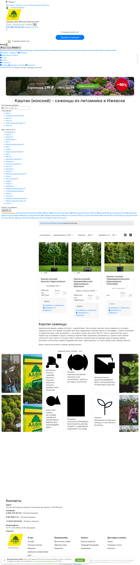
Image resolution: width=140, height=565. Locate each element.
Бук (8, 142)
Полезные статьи (115, 545)
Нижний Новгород (62, 50)
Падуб (9, 181)
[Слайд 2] (68, 94)
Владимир (4, 50)
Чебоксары (103, 50)
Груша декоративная (15, 152)
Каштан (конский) (14, 164)
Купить (47, 301)
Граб (8, 149)
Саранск (83, 50)
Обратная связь (60, 545)
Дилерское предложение (38, 552)
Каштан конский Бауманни (82, 280)
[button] (16, 8)
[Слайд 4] (71, 94)
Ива (8, 118)
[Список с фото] (130, 235)
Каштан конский (49, 279)
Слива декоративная (15, 116)
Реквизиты (58, 548)
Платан (9, 184)
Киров (44, 50)
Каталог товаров (9, 53)
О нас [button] (38, 72)
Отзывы (31, 541)
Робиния (10, 186)
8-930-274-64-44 (7, 67)
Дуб (8, 113)
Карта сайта (77, 564)
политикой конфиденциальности (44, 561)
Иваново (22, 50)
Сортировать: (46, 235)
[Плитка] (125, 235)
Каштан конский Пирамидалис (114, 277)
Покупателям (61, 537)
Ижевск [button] (12, 2)
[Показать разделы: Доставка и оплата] (137, 55)
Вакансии (31, 548)
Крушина (10, 169)
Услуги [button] (79, 72)
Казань (39, 50)
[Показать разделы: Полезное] (137, 62)
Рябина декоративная (15, 123)
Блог (30, 555)
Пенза (72, 50)
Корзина (23, 53)
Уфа (97, 50)
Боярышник (11, 139)
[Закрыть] (6, 44)
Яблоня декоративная (16, 201)
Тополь (9, 196)
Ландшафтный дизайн (90, 545)
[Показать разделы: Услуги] (137, 60)
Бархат (9, 134)
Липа (9, 125)
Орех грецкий (12, 179)
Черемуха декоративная (16, 198)
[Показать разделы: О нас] (137, 57)
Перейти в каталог (70, 37)
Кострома (51, 50)
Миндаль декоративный (16, 174)
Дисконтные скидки (62, 541)
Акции (5, 65)
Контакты (45, 5)
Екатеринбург (13, 50)
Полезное (6, 63)
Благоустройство (88, 541)
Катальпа (10, 161)
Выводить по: (105, 235)
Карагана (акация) (14, 159)
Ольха (9, 176)
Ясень (9, 203)
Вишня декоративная (15, 144)
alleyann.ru (16, 548)
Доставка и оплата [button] (59, 72)
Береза (9, 137)
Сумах (9, 193)
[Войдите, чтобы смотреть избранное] (7, 30)
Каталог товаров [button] (20, 72)
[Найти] (34, 24)
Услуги (5, 60)
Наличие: (82, 235)
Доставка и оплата (13, 5)
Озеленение (85, 548)
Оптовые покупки (34, 5)
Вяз (8, 147)
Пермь (77, 50)
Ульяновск (91, 50)
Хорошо (80, 560)
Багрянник (11, 132)
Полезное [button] (95, 72)
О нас (24, 5)
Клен (9, 121)
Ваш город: (10, 47)
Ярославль (112, 50)
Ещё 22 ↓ (6, 210)
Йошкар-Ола (31, 50)
